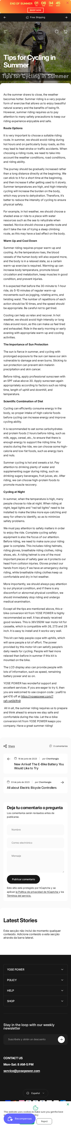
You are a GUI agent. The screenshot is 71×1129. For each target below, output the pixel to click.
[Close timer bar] (67, 2)
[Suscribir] (61, 1039)
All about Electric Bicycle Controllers (32, 787)
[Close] (68, 1104)
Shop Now (35, 10)
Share (11, 746)
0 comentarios (60, 746)
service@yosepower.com (21, 1071)
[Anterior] (5, 17)
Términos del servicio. (19, 895)
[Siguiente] (66, 17)
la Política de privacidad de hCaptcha (37, 891)
